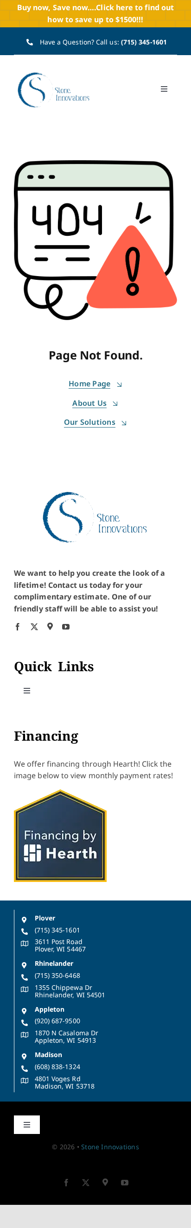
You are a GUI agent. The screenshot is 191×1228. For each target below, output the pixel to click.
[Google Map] (50, 626)
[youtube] (66, 626)
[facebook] (17, 626)
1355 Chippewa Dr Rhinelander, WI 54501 (70, 991)
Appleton (50, 1009)
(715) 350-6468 (57, 975)
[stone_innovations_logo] (54, 73)
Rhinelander (54, 963)
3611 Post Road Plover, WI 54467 (60, 945)
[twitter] (34, 626)
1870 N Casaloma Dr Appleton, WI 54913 (66, 1036)
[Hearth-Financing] (60, 793)
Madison (49, 1054)
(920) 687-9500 (57, 1020)
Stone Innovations (110, 1146)
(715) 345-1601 (144, 42)
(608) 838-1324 (57, 1066)
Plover (45, 917)
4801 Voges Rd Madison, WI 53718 (65, 1082)
